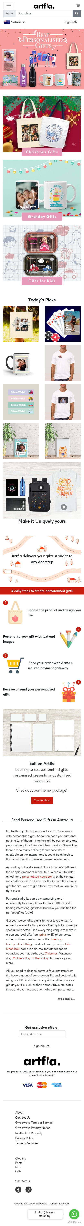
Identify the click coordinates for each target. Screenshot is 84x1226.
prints (42, 934)
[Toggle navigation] (8, 5)
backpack (13, 944)
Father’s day (40, 958)
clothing (26, 944)
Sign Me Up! (42, 1046)
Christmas (51, 953)
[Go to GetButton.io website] (74, 1222)
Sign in (69, 22)
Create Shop (42, 800)
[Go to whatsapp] (74, 1214)
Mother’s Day (21, 958)
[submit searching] (77, 13)
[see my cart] (78, 5)
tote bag (56, 939)
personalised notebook (37, 876)
